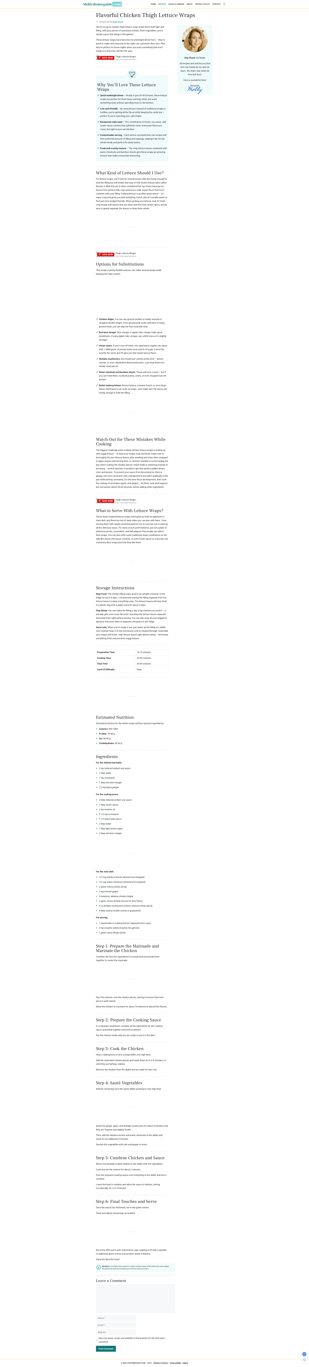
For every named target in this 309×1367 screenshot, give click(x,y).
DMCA (185, 1363)
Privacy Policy (202, 4)
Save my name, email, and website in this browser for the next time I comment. (132, 1340)
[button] (224, 4)
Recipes (162, 4)
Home (153, 4)
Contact (216, 4)
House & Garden (176, 4)
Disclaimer (175, 1363)
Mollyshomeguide (97, 4)
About (190, 4)
